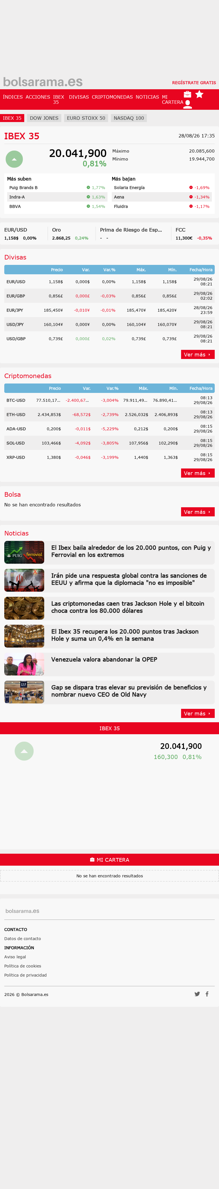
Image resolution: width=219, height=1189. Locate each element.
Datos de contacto (22, 938)
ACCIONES (38, 97)
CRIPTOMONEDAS (112, 97)
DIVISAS (79, 97)
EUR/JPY (15, 310)
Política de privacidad (25, 975)
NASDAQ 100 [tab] (129, 118)
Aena (119, 196)
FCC (180, 229)
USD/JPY (15, 324)
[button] (197, 995)
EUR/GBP (16, 295)
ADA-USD (16, 428)
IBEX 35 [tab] (12, 118)
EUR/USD (15, 229)
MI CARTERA (172, 99)
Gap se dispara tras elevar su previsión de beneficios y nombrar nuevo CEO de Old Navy (129, 690)
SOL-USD (16, 443)
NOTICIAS (147, 97)
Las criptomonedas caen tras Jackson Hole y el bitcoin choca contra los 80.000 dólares (127, 607)
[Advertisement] (109, 40)
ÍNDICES (13, 97)
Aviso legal (15, 956)
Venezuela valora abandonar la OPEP (104, 659)
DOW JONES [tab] (44, 118)
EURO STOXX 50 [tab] (86, 118)
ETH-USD (16, 414)
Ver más (194, 354)
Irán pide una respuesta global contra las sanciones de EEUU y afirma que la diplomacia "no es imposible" (129, 579)
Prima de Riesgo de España (133, 229)
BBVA (15, 206)
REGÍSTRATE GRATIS (194, 82)
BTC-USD (16, 400)
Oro (56, 229)
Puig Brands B (23, 187)
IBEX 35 (58, 99)
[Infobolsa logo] (43, 82)
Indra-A (17, 196)
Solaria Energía (129, 187)
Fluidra (121, 206)
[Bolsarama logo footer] (22, 911)
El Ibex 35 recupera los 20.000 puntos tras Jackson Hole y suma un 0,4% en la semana (125, 635)
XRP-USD (16, 457)
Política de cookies (22, 965)
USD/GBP (16, 338)
